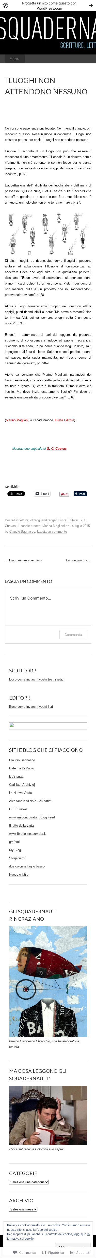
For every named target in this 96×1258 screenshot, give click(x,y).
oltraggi (35, 520)
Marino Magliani (17, 420)
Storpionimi (17, 858)
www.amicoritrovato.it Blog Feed (32, 817)
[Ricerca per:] (86, 59)
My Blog (15, 850)
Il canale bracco (29, 526)
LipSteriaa (16, 776)
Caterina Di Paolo (21, 768)
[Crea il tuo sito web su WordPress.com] (48, 5)
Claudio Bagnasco (22, 531)
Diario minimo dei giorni (23, 560)
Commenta (73, 634)
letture (23, 520)
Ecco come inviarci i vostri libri (31, 706)
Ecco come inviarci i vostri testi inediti (36, 679)
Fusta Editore (64, 420)
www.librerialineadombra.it (27, 834)
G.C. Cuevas (18, 809)
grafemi (14, 842)
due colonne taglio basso (27, 866)
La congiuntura (78, 560)
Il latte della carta (21, 825)
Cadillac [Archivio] (22, 784)
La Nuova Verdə (20, 793)
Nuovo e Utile (18, 874)
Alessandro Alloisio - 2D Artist (30, 801)
